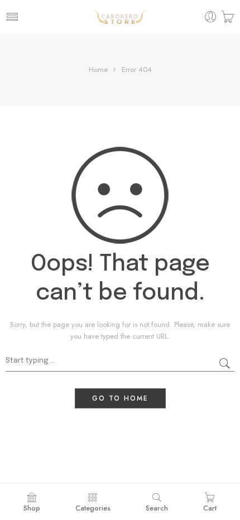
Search (157, 508)
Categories (93, 508)
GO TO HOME (120, 398)
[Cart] (227, 17)
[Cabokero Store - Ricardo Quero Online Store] (120, 16)
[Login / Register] (211, 17)
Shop (31, 508)
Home (98, 69)
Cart (210, 508)
